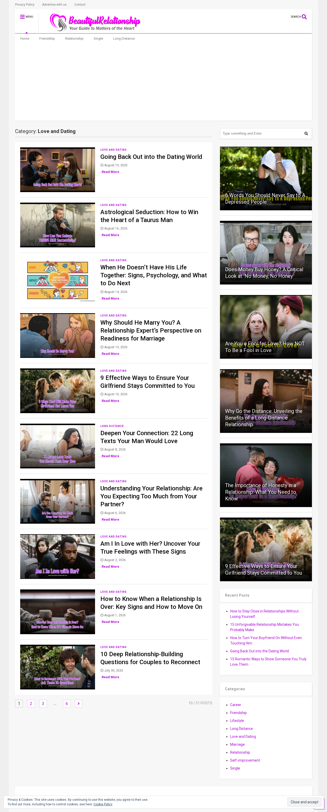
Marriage (237, 744)
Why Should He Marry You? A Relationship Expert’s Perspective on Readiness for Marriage (150, 330)
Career (235, 705)
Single (98, 38)
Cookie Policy (103, 804)
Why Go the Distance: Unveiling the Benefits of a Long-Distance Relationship (263, 417)
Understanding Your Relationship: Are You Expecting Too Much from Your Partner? (151, 496)
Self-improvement (245, 760)
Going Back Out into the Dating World (151, 156)
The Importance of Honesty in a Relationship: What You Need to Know (260, 492)
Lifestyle (237, 721)
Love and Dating (113, 149)
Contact (80, 4)
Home (24, 38)
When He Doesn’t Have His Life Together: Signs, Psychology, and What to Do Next (153, 275)
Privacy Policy (24, 4)
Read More (110, 172)
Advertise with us (54, 4)
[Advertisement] (163, 82)
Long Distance (124, 38)
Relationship (74, 38)
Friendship (47, 38)
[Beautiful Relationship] (92, 29)
